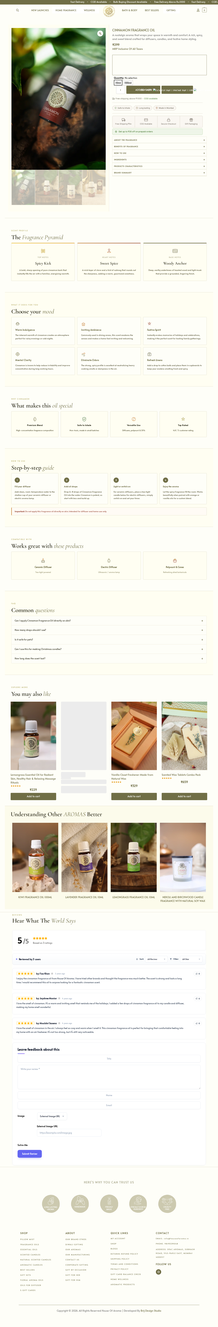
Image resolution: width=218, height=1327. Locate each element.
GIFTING (171, 10)
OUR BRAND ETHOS (76, 1239)
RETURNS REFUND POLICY (124, 1254)
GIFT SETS (25, 1275)
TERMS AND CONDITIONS (124, 1264)
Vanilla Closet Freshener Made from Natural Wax (132, 776)
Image (21, 1115)
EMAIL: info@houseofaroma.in (172, 1238)
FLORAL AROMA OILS (31, 1280)
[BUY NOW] (177, 90)
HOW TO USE (120, 153)
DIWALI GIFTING (74, 1244)
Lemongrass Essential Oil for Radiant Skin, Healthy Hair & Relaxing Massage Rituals (33, 778)
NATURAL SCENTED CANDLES (35, 1259)
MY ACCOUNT (118, 1238)
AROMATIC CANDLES (31, 1265)
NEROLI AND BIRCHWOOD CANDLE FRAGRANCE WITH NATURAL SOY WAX (182, 899)
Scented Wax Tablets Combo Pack (181, 774)
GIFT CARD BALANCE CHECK (126, 1274)
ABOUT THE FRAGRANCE (125, 140)
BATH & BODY (129, 10)
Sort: (142, 958)
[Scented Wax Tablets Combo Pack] (184, 736)
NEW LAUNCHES (40, 10)
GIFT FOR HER (73, 1275)
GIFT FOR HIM (73, 1280)
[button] (206, 10)
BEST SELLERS (152, 10)
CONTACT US (72, 1259)
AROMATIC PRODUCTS (123, 1284)
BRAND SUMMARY (123, 172)
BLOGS (114, 1248)
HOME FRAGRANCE (66, 10)
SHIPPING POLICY (120, 1259)
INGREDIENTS (120, 159)
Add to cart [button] (33, 796)
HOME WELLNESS (120, 1279)
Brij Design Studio (151, 1310)
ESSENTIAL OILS (28, 1249)
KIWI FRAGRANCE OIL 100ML (35, 897)
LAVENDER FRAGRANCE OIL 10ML (84, 897)
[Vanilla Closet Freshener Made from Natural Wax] (134, 736)
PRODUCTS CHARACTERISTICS (128, 166)
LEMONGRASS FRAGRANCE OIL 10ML (133, 897)
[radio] (118, 82)
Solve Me (23, 1145)
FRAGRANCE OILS (29, 1244)
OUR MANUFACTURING (78, 1254)
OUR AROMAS (73, 1249)
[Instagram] (158, 1272)
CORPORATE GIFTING (77, 1265)
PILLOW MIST (27, 1239)
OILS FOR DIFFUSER (30, 1285)
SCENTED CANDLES (30, 1254)
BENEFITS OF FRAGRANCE (126, 146)
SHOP (114, 1243)
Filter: (176, 958)
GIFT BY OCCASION (76, 1270)
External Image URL (47, 1126)
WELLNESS (89, 10)
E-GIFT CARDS (28, 1290)
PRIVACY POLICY (119, 1269)
